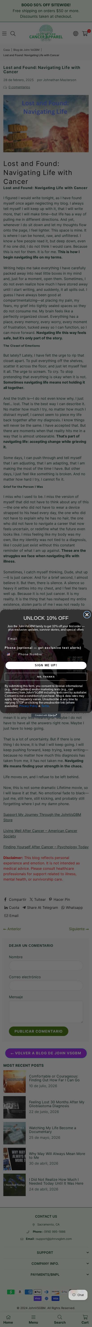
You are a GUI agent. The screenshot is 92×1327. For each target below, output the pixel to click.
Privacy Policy (28, 705)
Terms (45, 705)
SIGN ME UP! (46, 665)
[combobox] (10, 654)
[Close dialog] (87, 614)
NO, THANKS (46, 676)
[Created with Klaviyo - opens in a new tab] (46, 715)
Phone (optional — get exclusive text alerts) (43, 647)
